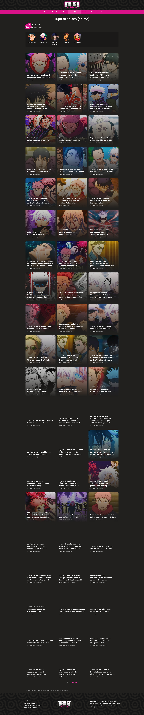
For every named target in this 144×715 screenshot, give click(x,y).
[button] (102, 12)
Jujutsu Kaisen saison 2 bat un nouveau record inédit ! (100, 610)
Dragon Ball (55, 12)
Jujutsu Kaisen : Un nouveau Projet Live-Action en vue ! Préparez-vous (72, 610)
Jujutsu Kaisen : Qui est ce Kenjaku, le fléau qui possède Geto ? (40, 421)
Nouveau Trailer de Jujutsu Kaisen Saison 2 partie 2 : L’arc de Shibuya (103, 516)
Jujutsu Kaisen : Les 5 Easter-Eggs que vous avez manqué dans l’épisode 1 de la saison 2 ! (70, 577)
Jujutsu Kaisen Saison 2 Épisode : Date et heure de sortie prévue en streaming (100, 389)
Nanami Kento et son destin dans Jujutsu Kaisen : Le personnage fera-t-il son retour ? (102, 263)
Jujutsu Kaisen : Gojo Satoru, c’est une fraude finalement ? (101, 327)
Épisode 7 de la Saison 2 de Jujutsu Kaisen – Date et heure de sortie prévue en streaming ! (102, 452)
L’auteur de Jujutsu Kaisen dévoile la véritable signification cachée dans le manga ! (71, 326)
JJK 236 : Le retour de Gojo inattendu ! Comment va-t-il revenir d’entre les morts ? (69, 420)
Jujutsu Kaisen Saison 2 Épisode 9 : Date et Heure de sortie (39, 453)
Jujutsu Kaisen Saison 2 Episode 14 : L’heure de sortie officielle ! (39, 359)
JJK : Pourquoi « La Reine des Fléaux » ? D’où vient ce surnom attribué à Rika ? (100, 75)
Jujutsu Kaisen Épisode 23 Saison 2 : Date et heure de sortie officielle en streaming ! (38, 200)
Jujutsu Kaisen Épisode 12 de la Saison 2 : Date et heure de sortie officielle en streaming (101, 357)
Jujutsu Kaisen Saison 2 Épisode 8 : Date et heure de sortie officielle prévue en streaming (71, 452)
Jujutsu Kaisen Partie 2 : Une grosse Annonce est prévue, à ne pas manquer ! (37, 546)
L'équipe (26, 701)
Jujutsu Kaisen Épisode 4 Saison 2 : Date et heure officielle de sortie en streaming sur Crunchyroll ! (40, 577)
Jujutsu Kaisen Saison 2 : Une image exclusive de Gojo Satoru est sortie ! (68, 672)
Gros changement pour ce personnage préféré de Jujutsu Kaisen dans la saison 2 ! (70, 640)
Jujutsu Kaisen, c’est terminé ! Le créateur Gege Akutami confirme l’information (69, 200)
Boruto (65, 12)
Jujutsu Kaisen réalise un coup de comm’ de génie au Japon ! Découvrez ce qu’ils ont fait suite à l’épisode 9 (100, 419)
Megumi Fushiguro (55, 43)
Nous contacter (29, 699)
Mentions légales (29, 703)
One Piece (44, 12)
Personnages (94, 12)
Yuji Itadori (77, 42)
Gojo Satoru (43, 42)
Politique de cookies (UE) (32, 707)
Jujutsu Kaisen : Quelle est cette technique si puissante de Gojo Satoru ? (37, 672)
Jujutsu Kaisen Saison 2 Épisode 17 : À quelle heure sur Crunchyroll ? (40, 327)
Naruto (84, 12)
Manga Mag (38, 690)
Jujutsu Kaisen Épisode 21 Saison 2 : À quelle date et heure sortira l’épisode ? (100, 200)
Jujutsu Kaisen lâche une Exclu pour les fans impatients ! (70, 516)
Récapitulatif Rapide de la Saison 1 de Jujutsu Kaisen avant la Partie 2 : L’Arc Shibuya (38, 515)
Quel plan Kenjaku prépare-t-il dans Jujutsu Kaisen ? (37, 390)
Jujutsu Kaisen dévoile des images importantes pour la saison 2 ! (40, 641)
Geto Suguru (32, 42)
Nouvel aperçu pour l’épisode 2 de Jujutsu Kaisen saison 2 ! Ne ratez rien (101, 577)
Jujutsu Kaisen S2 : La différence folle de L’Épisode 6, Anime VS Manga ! (38, 483)
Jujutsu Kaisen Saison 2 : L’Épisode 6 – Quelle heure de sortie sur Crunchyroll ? (69, 483)
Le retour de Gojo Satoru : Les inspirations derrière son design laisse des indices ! (101, 106)
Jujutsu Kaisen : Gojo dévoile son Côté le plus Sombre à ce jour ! (102, 547)
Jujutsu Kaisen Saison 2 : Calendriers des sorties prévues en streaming (99, 483)
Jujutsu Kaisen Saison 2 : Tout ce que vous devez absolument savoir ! (36, 609)
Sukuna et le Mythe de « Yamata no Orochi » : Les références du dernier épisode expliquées (71, 295)
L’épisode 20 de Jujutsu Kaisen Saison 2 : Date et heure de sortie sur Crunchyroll (70, 232)
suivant (73, 682)
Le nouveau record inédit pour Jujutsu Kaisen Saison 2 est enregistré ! (99, 232)
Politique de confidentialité (32, 705)
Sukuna (66, 42)
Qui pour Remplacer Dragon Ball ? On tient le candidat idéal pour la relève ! (100, 640)
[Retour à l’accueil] (72, 5)
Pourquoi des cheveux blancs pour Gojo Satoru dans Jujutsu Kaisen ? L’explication (101, 295)
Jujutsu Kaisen (74, 12)
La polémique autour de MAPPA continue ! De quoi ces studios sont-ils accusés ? (38, 295)
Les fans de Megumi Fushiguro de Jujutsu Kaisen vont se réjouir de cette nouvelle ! (38, 106)
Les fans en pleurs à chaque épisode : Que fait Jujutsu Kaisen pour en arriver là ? (69, 263)
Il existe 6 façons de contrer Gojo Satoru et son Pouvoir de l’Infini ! (71, 390)
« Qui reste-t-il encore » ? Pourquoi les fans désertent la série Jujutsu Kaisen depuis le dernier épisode (40, 263)
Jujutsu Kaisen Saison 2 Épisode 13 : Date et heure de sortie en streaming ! (68, 357)
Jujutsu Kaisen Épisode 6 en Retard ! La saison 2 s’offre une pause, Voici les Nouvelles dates (71, 546)
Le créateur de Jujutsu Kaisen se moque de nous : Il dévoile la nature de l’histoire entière (70, 75)
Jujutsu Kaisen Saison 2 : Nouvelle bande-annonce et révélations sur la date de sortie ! (102, 672)
